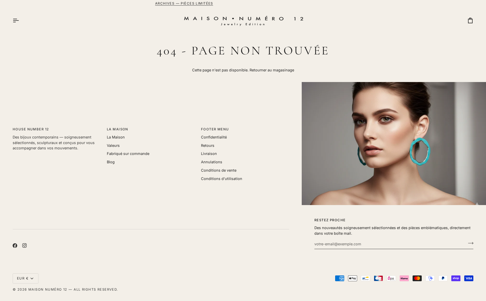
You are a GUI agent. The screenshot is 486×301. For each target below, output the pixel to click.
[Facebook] (15, 245)
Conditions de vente (218, 170)
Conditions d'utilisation (221, 178)
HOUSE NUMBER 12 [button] (31, 129)
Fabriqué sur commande (128, 153)
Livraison (209, 153)
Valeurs (113, 145)
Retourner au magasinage (272, 70)
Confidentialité (214, 137)
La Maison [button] (117, 129)
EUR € (23, 278)
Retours (207, 145)
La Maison (116, 137)
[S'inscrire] (469, 243)
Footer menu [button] (215, 129)
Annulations (211, 162)
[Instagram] (24, 245)
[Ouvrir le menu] (20, 20)
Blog (111, 162)
